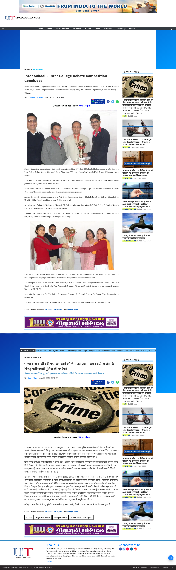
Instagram (58, 309)
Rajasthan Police (43, 517)
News (40, 29)
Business (108, 29)
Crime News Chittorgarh (81, 517)
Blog (171, 568)
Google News (72, 309)
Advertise (165, 568)
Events (132, 29)
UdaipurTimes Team (35, 97)
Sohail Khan (32, 378)
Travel (49, 29)
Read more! (50, 561)
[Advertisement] (88, 47)
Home (27, 69)
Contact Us (144, 568)
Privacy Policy (154, 568)
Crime (97, 29)
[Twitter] (123, 549)
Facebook (49, 309)
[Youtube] (135, 549)
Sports (88, 29)
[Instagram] (127, 549)
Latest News (130, 72)
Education (77, 29)
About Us (52, 545)
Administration (62, 29)
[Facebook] (120, 549)
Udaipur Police (60, 517)
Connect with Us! (130, 545)
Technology (120, 29)
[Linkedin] (131, 549)
